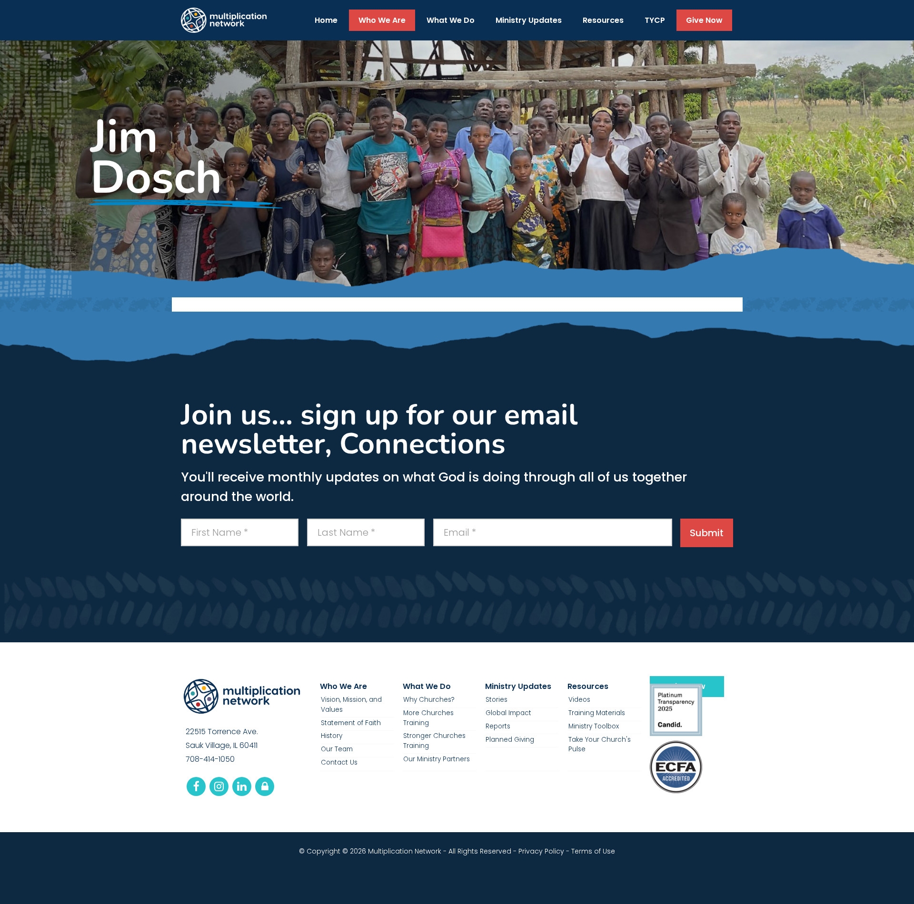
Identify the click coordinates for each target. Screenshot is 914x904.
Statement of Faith (351, 722)
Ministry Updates (518, 686)
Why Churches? (429, 699)
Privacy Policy (541, 851)
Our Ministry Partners (436, 759)
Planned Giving (510, 739)
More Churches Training (428, 717)
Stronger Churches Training (434, 740)
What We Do (427, 686)
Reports (498, 726)
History (331, 735)
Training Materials (596, 712)
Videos (579, 699)
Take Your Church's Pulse (599, 744)
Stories (496, 699)
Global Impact (508, 712)
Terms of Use (593, 851)
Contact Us (339, 762)
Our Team (337, 749)
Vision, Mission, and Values (351, 704)
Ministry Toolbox (593, 726)
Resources (587, 686)
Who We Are (343, 686)
